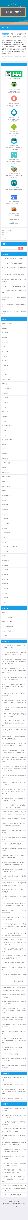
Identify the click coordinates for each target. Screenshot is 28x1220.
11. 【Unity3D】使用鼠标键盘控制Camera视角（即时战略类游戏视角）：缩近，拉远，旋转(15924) (14, 723)
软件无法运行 (6, 593)
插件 (4, 407)
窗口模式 (5, 402)
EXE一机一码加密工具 (14, 103)
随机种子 (5, 579)
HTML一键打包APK (14, 131)
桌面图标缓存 (6, 532)
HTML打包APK (6, 477)
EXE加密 (5, 333)
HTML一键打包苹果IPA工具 (14, 173)
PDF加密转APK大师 (8, 439)
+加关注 (4, 238)
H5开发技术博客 (13, 11)
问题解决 (5, 565)
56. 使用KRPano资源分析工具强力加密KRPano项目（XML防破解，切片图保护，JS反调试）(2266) (14, 1040)
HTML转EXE (6, 472)
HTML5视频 (6, 486)
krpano (4, 328)
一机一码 (5, 356)
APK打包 (5, 342)
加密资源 (5, 374)
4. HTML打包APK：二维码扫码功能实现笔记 (13, 274)
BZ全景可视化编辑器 (14, 214)
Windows (5, 412)
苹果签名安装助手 (7, 388)
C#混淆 (4, 337)
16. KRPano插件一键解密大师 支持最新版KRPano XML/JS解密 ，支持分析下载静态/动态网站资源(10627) (14, 759)
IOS (4, 467)
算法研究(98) (5, 635)
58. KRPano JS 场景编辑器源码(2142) (11, 1054)
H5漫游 (4, 491)
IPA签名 (5, 458)
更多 (3, 602)
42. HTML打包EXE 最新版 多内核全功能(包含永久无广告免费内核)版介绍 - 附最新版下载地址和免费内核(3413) (14, 942)
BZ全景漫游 (6, 504)
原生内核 (5, 542)
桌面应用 (5, 528)
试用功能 (5, 588)
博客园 (10, 1201)
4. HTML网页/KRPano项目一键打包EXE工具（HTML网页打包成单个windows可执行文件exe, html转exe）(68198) (14, 671)
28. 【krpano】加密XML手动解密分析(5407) (13, 844)
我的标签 (5, 319)
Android (5, 514)
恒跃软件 (17, 223)
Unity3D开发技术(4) (7, 621)
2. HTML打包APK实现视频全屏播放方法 (12, 263)
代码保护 (5, 398)
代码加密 (5, 393)
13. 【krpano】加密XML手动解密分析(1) (12, 1195)
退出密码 (5, 570)
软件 (4, 370)
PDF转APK (5, 435)
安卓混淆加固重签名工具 (14, 89)
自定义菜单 (5, 523)
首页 (3, 27)
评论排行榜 (5, 1073)
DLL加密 (5, 351)
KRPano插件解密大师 (14, 201)
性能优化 (5, 551)
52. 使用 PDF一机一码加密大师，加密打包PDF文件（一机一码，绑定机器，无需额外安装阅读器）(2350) (14, 1011)
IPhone (4, 453)
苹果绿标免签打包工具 (14, 159)
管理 (8, 27)
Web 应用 (5, 421)
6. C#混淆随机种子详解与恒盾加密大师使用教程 (14, 286)
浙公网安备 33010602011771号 (12, 1203)
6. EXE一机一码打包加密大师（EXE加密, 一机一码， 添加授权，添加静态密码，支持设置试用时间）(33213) (14, 686)
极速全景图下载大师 (14, 187)
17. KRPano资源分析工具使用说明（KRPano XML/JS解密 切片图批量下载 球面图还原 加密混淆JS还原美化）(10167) (14, 768)
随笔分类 (5, 608)
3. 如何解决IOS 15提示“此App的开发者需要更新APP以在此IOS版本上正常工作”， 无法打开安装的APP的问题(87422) (14, 661)
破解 (4, 346)
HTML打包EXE (7, 323)
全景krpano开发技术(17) (8, 631)
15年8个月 (8, 232)
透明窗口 (5, 574)
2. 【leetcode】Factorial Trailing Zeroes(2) (12, 1084)
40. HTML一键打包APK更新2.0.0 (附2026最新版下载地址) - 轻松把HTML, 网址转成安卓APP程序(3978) (14, 926)
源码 (4, 537)
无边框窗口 (5, 560)
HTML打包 (5, 481)
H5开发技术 (8, 230)
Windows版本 (6, 379)
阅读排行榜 (5, 641)
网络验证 (5, 360)
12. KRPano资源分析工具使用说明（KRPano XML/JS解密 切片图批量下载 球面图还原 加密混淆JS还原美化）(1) (14, 1188)
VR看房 (4, 430)
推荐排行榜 (5, 1104)
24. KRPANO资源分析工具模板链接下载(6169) (13, 818)
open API (5, 444)
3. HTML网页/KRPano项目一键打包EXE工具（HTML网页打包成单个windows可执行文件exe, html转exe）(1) (14, 1091)
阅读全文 (9, 53)
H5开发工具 (16, 219)
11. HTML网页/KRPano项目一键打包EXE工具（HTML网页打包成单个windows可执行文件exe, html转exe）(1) (14, 1179)
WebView (5, 416)
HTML (4, 384)
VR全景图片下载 (7, 425)
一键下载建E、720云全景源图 (10, 546)
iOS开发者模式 (6, 463)
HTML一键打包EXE (14, 145)
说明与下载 (5, 365)
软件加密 (5, 597)
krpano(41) (5, 612)
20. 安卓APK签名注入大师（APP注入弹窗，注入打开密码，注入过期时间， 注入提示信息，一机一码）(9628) (14, 791)
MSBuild (5, 449)
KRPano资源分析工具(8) (8, 617)
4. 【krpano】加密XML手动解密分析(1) (12, 1098)
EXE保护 (5, 500)
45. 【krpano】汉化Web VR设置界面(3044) (13, 962)
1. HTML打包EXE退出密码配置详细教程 (12, 258)
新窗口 (4, 556)
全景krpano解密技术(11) (8, 626)
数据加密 (5, 584)
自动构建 (5, 518)
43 (6, 234)
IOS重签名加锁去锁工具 (14, 117)
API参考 (5, 509)
